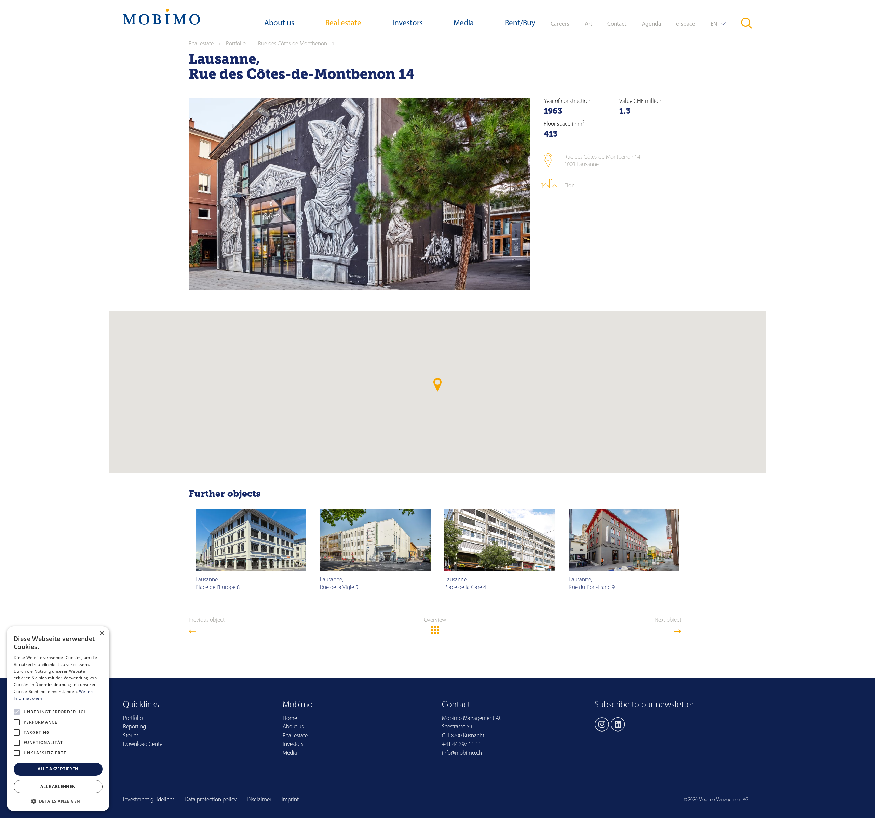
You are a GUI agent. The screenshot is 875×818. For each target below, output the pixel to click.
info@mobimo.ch (462, 753)
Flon (569, 186)
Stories (130, 736)
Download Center (143, 744)
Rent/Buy (520, 23)
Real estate (343, 23)
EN (714, 24)
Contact (617, 24)
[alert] (58, 718)
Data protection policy (211, 800)
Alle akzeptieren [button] (58, 769)
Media (464, 23)
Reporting (134, 727)
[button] (58, 800)
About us (279, 23)
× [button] (101, 633)
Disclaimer (259, 800)
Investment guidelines (148, 800)
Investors (407, 23)
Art (588, 24)
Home (290, 718)
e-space (685, 24)
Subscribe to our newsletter (644, 705)
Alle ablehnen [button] (58, 786)
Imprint (290, 800)
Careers (560, 24)
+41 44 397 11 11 (461, 744)
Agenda (651, 24)
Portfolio (236, 44)
